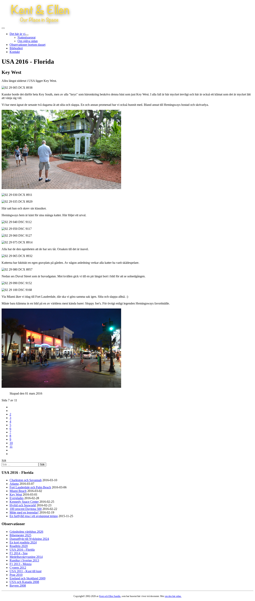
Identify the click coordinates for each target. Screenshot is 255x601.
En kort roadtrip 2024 (23, 542)
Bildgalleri (16, 48)
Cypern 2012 (18, 567)
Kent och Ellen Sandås (110, 596)
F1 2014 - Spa (18, 553)
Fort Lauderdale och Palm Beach (30, 487)
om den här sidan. (173, 596)
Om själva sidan (28, 41)
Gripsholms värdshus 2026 (26, 531)
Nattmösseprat (26, 37)
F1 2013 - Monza (20, 564)
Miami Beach (18, 491)
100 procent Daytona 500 (26, 509)
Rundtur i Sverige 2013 (24, 560)
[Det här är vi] (26, 35)
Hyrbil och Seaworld (23, 505)
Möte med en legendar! (24, 512)
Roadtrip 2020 (19, 546)
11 (11, 446)
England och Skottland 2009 (27, 578)
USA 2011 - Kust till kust (25, 571)
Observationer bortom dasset (27, 44)
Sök (4, 460)
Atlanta (14, 483)
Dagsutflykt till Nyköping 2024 (29, 539)
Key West (16, 494)
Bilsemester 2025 (20, 535)
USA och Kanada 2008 (24, 582)
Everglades (17, 498)
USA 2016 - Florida (22, 549)
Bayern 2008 (18, 585)
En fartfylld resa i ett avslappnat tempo (34, 516)
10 (11, 443)
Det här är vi (17, 34)
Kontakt (15, 52)
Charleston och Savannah (26, 480)
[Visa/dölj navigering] (3, 28)
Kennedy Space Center (24, 501)
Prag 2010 (16, 574)
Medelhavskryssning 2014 (26, 556)
